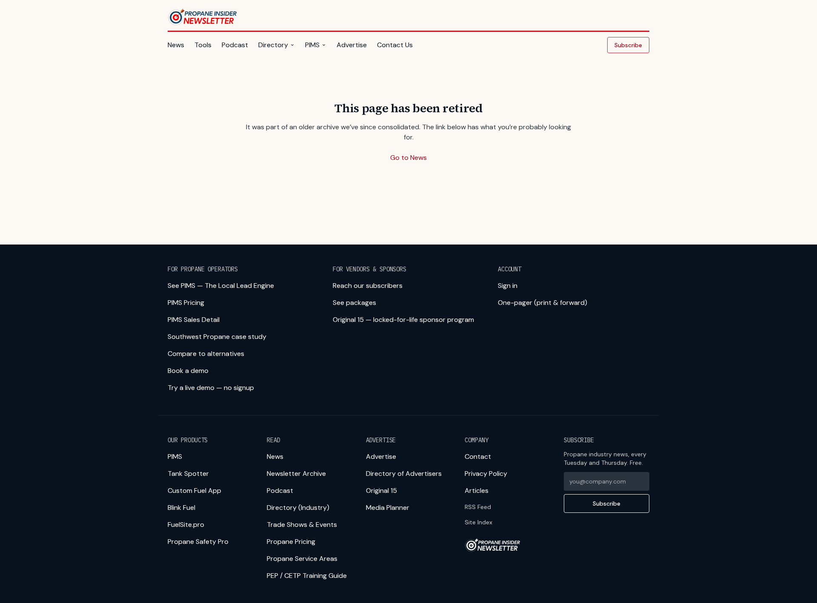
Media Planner (387, 507)
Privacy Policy (486, 473)
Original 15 (381, 490)
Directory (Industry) (298, 507)
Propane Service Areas (302, 558)
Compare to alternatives (206, 353)
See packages (354, 302)
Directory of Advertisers (404, 473)
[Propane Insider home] (203, 17)
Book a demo (188, 370)
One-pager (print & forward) (542, 302)
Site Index (478, 522)
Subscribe (628, 45)
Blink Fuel (181, 507)
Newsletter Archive (296, 473)
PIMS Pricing (186, 302)
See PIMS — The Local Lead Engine (221, 285)
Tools (202, 44)
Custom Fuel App (194, 490)
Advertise (352, 44)
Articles (476, 490)
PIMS (312, 44)
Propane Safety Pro (198, 541)
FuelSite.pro (186, 524)
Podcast (235, 44)
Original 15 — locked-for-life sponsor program (403, 319)
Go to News (408, 157)
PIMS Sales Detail (194, 319)
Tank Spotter (188, 473)
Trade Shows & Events (302, 524)
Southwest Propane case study (217, 336)
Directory (273, 44)
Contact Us (395, 44)
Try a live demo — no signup (211, 387)
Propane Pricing (291, 541)
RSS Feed (478, 507)
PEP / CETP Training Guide (307, 575)
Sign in (507, 285)
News (176, 44)
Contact (478, 456)
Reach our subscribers (368, 285)
